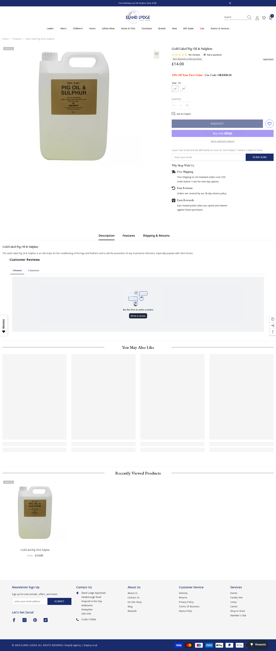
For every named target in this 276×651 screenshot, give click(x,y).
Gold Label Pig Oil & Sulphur (35, 549)
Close (230, 3)
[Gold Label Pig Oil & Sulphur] (35, 512)
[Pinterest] (35, 620)
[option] (159, 3)
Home (5, 38)
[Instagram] (24, 620)
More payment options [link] (222, 141)
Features (129, 235)
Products (17, 38)
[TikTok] (46, 620)
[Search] (237, 17)
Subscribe (260, 157)
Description (107, 235)
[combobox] (234, 17)
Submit (59, 601)
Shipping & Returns (156, 235)
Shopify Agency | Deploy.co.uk (80, 645)
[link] (34, 444)
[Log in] (257, 18)
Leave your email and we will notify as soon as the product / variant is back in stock (217, 150)
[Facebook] (14, 620)
